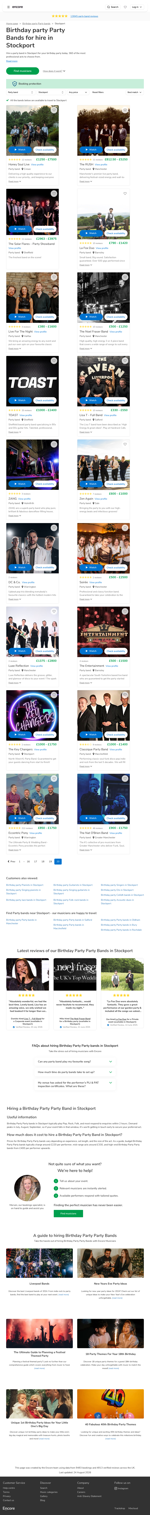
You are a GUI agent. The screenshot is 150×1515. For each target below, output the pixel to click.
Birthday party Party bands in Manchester (21, 921)
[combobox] (20, 92)
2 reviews (12, 577)
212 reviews (27, 828)
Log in (135, 7)
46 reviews (98, 828)
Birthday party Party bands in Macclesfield (68, 926)
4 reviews (84, 661)
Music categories (49, 1492)
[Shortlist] (125, 7)
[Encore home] (17, 7)
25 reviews (27, 410)
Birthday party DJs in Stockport (117, 890)
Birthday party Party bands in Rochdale (121, 930)
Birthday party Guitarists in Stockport (72, 885)
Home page (12, 23)
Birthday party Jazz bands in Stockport (26, 900)
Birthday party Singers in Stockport (119, 885)
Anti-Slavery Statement (89, 1496)
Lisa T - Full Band (32, 1018)
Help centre (9, 1488)
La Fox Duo (120, 1019)
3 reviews (26, 326)
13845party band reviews (84, 16)
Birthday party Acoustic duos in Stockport (117, 901)
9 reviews (97, 744)
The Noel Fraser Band (80, 1018)
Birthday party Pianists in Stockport (24, 885)
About (80, 1488)
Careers (81, 1492)
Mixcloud (133, 1508)
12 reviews (27, 159)
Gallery (43, 1496)
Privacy (7, 1496)
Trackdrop (119, 1508)
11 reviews (98, 159)
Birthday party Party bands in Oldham (120, 920)
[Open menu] (8, 7)
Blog (42, 1500)
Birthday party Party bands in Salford (72, 920)
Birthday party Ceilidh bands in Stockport (122, 895)
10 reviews (98, 243)
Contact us (8, 1500)
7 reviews (97, 494)
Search (114, 7)
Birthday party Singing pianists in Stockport (23, 891)
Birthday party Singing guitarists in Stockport (71, 891)
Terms (6, 1492)
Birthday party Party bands (36, 23)
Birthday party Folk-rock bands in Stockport (70, 901)
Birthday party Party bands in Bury (119, 925)
